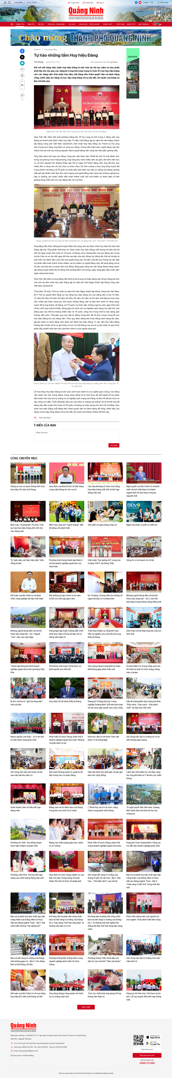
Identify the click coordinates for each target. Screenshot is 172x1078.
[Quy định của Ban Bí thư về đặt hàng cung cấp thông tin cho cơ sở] (66, 473)
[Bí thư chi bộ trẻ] (28, 688)
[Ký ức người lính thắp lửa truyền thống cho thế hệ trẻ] (143, 1050)
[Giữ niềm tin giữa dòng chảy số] (105, 511)
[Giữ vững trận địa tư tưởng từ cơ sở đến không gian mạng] (143, 723)
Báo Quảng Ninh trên (98, 62)
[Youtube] (140, 2)
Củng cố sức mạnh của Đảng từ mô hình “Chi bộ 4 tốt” (65, 1030)
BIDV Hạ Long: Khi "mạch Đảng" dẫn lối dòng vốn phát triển (66, 526)
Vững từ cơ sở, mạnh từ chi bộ (140, 560)
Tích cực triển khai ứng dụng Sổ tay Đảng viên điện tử (104, 995)
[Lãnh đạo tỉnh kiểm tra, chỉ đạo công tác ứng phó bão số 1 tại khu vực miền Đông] (143, 758)
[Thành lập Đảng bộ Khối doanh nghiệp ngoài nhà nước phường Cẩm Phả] (28, 652)
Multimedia (143, 24)
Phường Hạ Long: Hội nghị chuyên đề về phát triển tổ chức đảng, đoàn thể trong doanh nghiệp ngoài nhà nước (28, 1067)
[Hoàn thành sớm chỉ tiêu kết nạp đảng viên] (28, 794)
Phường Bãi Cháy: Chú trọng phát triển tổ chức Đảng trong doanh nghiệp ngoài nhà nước (103, 1067)
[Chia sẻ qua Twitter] (22, 57)
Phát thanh (89, 3)
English (146, 2)
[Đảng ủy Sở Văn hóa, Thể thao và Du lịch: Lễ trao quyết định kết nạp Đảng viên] (143, 980)
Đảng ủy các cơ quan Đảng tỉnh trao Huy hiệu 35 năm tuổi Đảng (28, 488)
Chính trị (20, 24)
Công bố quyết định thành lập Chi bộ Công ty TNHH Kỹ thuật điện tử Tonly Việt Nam (28, 1031)
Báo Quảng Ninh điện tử (86, 12)
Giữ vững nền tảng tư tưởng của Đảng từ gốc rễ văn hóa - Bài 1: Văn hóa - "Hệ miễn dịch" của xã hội (104, 878)
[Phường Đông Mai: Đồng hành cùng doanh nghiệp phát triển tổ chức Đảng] (66, 944)
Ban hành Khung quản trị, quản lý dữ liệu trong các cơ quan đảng (66, 773)
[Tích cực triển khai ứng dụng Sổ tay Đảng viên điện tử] (105, 980)
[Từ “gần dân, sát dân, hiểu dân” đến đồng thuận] (28, 546)
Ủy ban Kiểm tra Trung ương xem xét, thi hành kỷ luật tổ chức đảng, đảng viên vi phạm (143, 669)
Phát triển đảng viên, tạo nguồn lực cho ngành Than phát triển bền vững (143, 918)
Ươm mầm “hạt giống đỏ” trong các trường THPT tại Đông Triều (104, 562)
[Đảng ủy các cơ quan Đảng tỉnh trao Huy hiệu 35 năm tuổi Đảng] (28, 473)
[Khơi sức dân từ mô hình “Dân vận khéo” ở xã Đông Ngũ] (105, 723)
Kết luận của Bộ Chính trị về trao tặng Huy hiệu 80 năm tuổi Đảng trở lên (28, 995)
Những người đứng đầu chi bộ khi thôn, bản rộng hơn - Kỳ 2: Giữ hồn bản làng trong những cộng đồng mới (143, 598)
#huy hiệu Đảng (45, 418)
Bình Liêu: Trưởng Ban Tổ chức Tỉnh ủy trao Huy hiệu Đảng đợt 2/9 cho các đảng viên (27, 528)
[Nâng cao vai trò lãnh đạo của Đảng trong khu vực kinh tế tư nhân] (66, 794)
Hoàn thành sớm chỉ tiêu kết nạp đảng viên (26, 809)
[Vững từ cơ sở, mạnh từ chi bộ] (143, 546)
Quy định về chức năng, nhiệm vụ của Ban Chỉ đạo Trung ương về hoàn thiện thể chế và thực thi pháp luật (66, 878)
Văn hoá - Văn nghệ (56, 24)
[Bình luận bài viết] (22, 95)
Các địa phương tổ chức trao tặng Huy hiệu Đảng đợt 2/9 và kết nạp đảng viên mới (104, 489)
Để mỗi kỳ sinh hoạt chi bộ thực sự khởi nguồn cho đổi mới (65, 667)
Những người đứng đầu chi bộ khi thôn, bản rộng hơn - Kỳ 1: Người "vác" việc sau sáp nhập (26, 634)
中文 (151, 2)
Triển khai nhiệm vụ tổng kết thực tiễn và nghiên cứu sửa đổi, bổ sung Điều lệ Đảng (104, 634)
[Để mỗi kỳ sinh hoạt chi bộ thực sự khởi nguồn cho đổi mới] (66, 652)
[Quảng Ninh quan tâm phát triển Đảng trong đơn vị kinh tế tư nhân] (105, 1015)
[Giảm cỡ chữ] (22, 88)
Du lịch (72, 24)
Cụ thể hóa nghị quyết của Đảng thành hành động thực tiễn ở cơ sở (65, 1065)
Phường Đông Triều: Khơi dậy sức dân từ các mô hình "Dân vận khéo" (104, 959)
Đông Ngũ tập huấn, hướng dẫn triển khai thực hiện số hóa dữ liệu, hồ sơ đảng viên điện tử (66, 634)
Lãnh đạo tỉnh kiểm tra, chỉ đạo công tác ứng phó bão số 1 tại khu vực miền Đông (143, 775)
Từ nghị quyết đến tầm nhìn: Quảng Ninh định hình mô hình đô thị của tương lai (142, 810)
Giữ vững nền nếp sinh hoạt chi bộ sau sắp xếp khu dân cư (26, 773)
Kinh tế (31, 24)
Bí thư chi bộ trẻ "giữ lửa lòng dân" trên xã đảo (27, 703)
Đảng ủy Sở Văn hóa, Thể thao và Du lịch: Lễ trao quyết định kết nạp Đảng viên (143, 996)
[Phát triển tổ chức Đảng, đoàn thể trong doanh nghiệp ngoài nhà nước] (105, 829)
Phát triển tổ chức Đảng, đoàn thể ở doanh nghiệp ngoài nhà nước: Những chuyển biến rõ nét (66, 739)
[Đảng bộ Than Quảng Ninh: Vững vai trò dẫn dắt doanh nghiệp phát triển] (143, 829)
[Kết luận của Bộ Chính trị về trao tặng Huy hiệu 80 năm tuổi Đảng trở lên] (28, 980)
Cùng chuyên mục (24, 458)
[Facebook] (136, 2)
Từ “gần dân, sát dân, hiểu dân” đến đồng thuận (27, 562)
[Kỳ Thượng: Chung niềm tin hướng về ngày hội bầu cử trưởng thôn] (105, 582)
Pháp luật (107, 24)
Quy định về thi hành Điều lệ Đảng (65, 701)
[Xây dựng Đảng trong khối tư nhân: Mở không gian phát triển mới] (105, 652)
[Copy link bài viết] (22, 69)
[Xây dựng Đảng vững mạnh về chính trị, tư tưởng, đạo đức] (66, 980)
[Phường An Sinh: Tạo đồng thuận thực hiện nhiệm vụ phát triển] (28, 829)
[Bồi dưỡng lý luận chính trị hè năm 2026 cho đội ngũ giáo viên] (66, 582)
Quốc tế (130, 24)
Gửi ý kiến (113, 445)
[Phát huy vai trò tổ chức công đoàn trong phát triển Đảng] (105, 794)
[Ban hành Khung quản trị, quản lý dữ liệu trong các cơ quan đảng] (66, 758)
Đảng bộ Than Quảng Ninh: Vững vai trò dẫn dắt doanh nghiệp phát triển (143, 844)
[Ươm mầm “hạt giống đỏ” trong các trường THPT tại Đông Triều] (105, 546)
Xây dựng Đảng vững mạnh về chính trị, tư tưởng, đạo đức (66, 995)
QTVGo (157, 24)
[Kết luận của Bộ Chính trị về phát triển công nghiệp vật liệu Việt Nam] (28, 582)
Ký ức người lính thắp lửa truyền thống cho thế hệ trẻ (141, 1065)
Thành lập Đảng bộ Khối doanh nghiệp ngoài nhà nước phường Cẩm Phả (27, 669)
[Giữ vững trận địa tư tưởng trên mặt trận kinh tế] (143, 944)
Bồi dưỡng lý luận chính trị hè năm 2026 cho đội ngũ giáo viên (65, 597)
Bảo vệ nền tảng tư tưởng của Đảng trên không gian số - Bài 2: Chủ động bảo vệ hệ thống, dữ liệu (28, 961)
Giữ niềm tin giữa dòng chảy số (102, 525)
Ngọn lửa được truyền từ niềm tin (141, 525)
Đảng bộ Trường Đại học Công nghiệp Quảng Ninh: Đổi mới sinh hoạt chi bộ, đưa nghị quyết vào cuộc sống (105, 704)
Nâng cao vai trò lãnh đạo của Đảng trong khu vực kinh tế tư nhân (66, 809)
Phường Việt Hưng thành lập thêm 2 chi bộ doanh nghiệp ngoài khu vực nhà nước (66, 563)
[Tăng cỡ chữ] (22, 81)
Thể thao (120, 24)
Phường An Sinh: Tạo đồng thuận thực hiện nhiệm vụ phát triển (26, 844)
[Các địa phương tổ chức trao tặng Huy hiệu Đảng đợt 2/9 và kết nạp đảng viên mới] (105, 473)
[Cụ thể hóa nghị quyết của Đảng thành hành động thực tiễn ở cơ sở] (66, 1050)
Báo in (102, 3)
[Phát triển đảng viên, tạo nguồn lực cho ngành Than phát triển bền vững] (143, 903)
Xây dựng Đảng (51, 49)
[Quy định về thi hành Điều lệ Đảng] (66, 688)
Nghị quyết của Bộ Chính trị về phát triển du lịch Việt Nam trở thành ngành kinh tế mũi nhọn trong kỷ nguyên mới (142, 491)
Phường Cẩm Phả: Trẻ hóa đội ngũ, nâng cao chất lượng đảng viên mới (27, 876)
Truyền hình (75, 3)
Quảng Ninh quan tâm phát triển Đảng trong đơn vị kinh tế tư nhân (104, 1030)
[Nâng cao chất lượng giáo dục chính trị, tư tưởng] (66, 829)
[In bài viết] (22, 75)
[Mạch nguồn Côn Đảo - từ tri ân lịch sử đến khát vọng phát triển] (28, 723)
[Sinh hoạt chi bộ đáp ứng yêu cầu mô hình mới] (143, 617)
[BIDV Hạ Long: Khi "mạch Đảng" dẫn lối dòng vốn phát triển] (66, 511)
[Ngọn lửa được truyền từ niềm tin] (143, 511)
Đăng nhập (164, 2)
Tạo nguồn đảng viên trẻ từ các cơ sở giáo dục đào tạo (143, 1030)
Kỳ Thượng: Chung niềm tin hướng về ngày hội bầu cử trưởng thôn (105, 597)
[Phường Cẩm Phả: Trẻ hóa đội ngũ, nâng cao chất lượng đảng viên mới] (28, 861)
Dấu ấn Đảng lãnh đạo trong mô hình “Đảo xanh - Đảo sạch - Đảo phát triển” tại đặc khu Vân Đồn (143, 704)
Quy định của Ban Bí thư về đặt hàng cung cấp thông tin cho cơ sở (66, 488)
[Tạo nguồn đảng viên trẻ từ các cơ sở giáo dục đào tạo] (143, 1015)
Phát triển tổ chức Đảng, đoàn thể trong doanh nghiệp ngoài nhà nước (104, 844)
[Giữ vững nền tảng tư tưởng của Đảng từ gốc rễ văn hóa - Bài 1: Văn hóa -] (105, 861)
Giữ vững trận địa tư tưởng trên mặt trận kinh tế (143, 959)
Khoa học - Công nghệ (89, 24)
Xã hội (41, 24)
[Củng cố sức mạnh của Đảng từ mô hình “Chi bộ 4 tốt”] (66, 1015)
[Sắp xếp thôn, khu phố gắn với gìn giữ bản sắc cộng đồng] (105, 758)
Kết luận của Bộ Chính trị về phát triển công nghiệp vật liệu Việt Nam (27, 597)
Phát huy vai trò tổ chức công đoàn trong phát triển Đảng (103, 809)
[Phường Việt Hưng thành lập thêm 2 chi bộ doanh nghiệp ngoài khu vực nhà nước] (66, 546)
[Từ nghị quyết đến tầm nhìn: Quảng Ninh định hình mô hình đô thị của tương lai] (143, 794)
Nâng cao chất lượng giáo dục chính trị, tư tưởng (66, 844)
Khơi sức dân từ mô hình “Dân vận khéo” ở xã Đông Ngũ (103, 738)
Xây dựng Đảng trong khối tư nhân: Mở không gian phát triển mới (104, 667)
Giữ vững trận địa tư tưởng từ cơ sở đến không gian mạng (143, 738)
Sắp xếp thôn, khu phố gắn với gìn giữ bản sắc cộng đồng (105, 773)
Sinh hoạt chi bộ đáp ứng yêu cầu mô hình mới (143, 632)
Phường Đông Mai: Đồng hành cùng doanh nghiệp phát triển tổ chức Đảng (66, 961)
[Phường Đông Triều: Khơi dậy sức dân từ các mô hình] (105, 944)
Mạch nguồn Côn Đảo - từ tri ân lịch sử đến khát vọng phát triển (27, 738)
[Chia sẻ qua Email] (22, 63)
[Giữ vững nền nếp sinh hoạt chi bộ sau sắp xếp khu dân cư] (28, 758)
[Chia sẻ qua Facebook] (22, 51)
